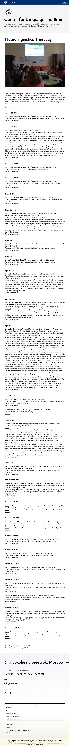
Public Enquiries (10, 733)
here (10, 741)
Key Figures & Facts (11, 713)
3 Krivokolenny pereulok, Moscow (34, 662)
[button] (31, 705)
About (8, 708)
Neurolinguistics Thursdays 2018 (16, 648)
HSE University (11, 2)
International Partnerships (13, 722)
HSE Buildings (9, 727)
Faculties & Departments (12, 719)
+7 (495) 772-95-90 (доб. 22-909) (24, 674)
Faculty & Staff (10, 724)
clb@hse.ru (10, 683)
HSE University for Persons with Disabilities (17, 730)
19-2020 (18, 646)
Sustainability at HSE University (14, 716)
